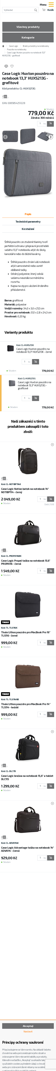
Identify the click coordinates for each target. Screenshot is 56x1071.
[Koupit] (50, 124)
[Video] (51, 445)
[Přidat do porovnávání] (6, 66)
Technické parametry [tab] (28, 221)
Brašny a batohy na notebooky (36, 46)
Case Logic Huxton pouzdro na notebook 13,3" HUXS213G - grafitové (34, 385)
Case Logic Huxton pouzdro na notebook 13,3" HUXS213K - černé (34, 350)
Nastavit (28, 1031)
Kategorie (28, 37)
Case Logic (13, 46)
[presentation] (5, 137)
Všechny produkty (28, 26)
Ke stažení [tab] (28, 228)
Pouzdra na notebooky (16, 49)
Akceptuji (28, 1026)
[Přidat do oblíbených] (11, 66)
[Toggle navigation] (51, 5)
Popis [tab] (28, 214)
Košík (50, 9)
